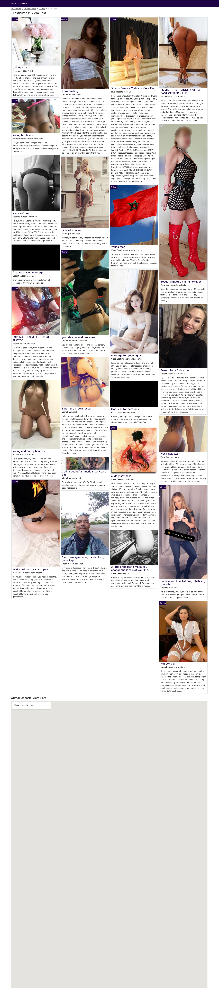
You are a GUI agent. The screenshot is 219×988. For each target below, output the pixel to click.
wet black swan (170, 453)
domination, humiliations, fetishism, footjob (182, 583)
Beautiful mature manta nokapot (180, 281)
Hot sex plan (168, 663)
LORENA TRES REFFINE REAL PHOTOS (31, 338)
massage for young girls (126, 355)
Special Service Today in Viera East (133, 88)
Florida (42, 8)
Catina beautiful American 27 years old (84, 473)
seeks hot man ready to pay (30, 569)
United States (30, 8)
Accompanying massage (28, 272)
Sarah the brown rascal (76, 408)
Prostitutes (16, 8)
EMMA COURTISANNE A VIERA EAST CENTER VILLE (180, 91)
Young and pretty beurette (29, 451)
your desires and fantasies (78, 337)
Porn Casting (70, 91)
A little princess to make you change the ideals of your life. (130, 568)
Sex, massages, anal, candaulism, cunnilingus (83, 559)
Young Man (118, 246)
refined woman (71, 230)
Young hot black (23, 135)
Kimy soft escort (23, 213)
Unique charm (21, 67)
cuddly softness (121, 476)
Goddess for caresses (125, 409)
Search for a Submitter (174, 370)
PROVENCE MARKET (20, 3)
